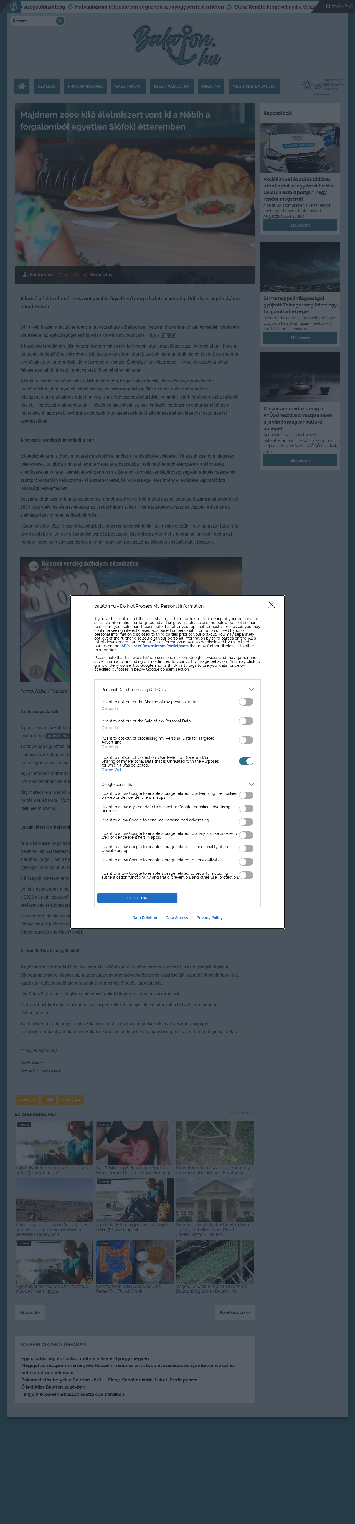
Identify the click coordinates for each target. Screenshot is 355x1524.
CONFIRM (137, 898)
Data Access (177, 918)
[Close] (273, 606)
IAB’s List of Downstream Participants (154, 646)
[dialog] (177, 762)
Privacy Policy (210, 918)
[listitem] (177, 690)
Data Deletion (144, 918)
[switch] (246, 702)
